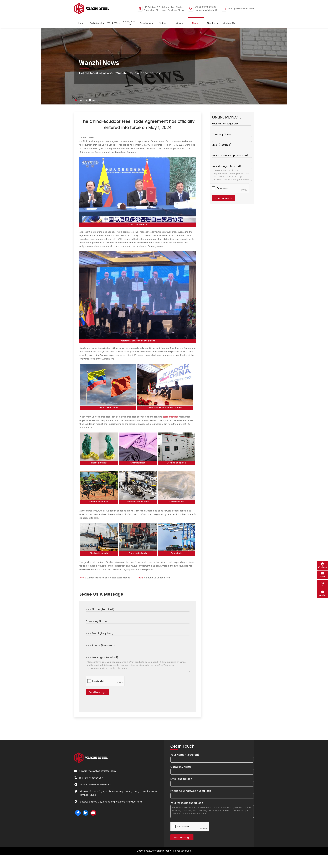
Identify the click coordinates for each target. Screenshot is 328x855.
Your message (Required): (102, 658)
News (92, 100)
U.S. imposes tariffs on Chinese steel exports (107, 577)
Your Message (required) (226, 166)
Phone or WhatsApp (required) (230, 155)
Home (82, 100)
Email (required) (221, 145)
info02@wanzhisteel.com (241, 8)
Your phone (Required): (101, 646)
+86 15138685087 (93, 778)
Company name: (96, 622)
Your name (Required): (100, 610)
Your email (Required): (100, 634)
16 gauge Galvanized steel (157, 577)
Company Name (221, 134)
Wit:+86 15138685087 (205, 7)
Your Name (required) (225, 124)
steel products (170, 417)
